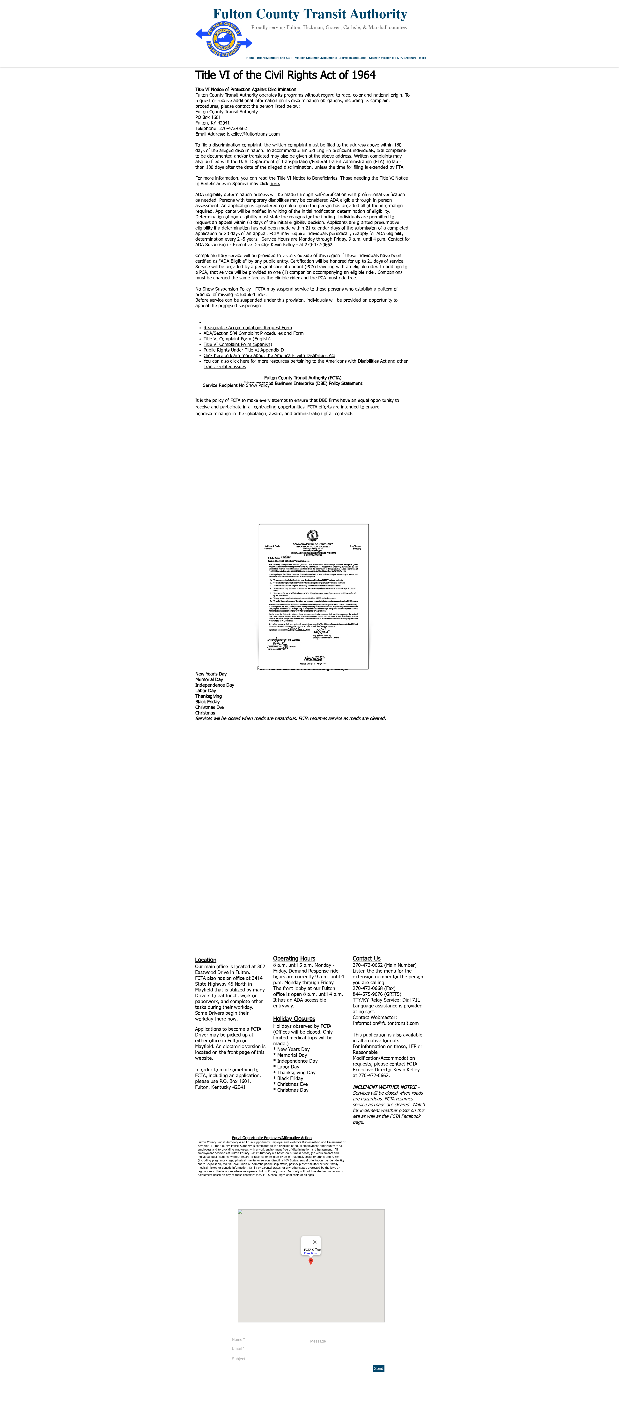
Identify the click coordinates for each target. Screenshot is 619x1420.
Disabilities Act (321, 355)
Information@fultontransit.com (386, 1023)
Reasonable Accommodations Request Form (248, 328)
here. (275, 184)
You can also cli (219, 361)
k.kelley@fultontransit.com (253, 134)
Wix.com (227, 1418)
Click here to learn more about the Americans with (255, 355)
